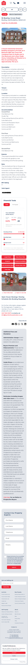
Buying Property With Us (19, 594)
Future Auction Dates (6, 596)
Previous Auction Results (6, 605)
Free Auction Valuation (6, 619)
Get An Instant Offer (5, 621)
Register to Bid (4, 603)
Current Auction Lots (6, 594)
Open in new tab (21, 292)
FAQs (16, 620)
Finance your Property (19, 601)
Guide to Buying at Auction (20, 596)
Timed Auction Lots (5, 598)
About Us (16, 611)
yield (6, 204)
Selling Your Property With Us (7, 611)
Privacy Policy (17, 618)
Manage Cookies (14, 659)
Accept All (14, 652)
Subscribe (6, 586)
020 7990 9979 (15, 636)
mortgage (15, 204)
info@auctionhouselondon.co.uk (12, 315)
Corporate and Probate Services (5, 617)
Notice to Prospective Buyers (20, 598)
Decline (14, 656)
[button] (24, 3)
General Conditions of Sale (20, 603)
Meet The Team (18, 614)
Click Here (7, 497)
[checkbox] (5, 557)
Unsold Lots (4, 601)
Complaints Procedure (19, 623)
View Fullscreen (8, 292)
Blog (16, 616)
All (12, 9)
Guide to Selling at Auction (7, 614)
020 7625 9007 (6, 313)
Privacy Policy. (17, 563)
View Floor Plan (20, 257)
